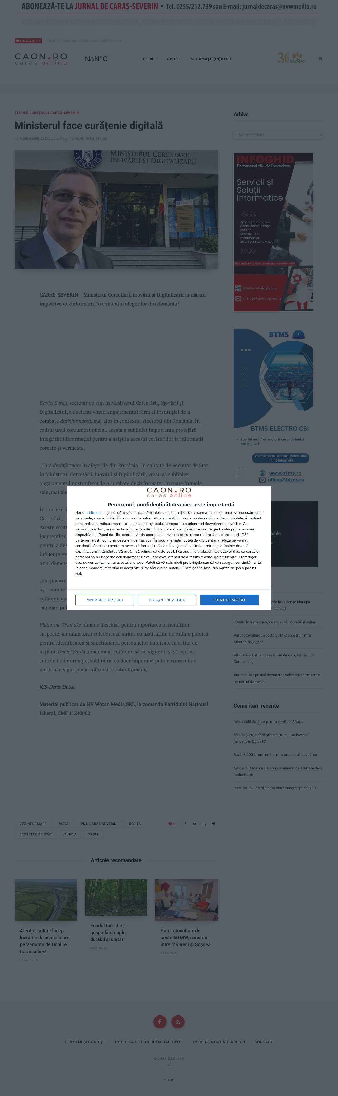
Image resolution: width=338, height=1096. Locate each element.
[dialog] (169, 548)
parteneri (93, 512)
